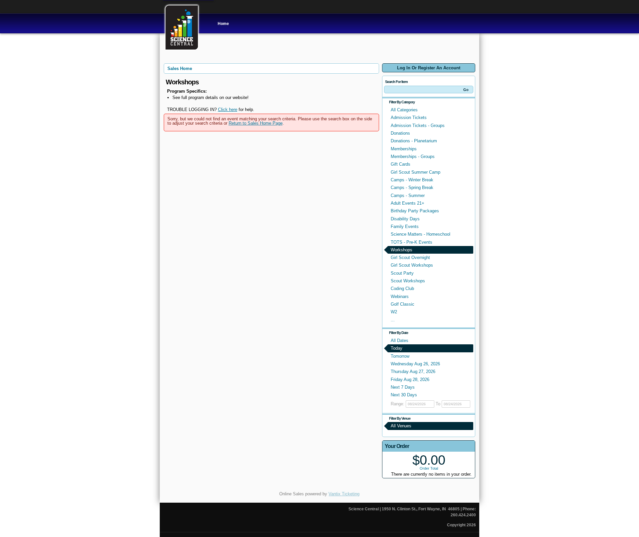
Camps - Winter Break (412, 179)
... (393, 319)
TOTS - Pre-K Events (411, 242)
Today (396, 348)
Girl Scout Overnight (410, 257)
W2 (394, 311)
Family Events (405, 226)
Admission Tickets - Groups (418, 125)
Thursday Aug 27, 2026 (413, 371)
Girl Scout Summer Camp (415, 172)
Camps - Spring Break (412, 187)
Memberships (404, 148)
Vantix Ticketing (343, 493)
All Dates (399, 340)
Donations (400, 133)
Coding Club (402, 288)
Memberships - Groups (413, 156)
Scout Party (402, 273)
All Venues (401, 425)
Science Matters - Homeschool (420, 234)
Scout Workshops (408, 280)
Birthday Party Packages (415, 210)
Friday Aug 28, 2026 (410, 379)
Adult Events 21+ (407, 203)
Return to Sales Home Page (256, 123)
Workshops (401, 249)
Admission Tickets (409, 117)
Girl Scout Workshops (412, 265)
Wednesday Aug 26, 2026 (415, 363)
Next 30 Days (404, 394)
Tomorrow (400, 356)
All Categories (404, 109)
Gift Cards (400, 164)
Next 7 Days (403, 387)
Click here (227, 109)
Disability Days (405, 218)
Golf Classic (402, 304)
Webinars (400, 296)
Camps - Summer (408, 195)
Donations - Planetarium (414, 140)
